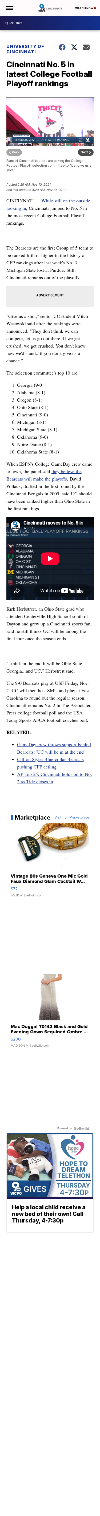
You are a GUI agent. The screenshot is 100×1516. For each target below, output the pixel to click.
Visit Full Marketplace (71, 817)
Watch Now (84, 8)
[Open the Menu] (9, 8)
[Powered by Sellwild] (81, 1128)
